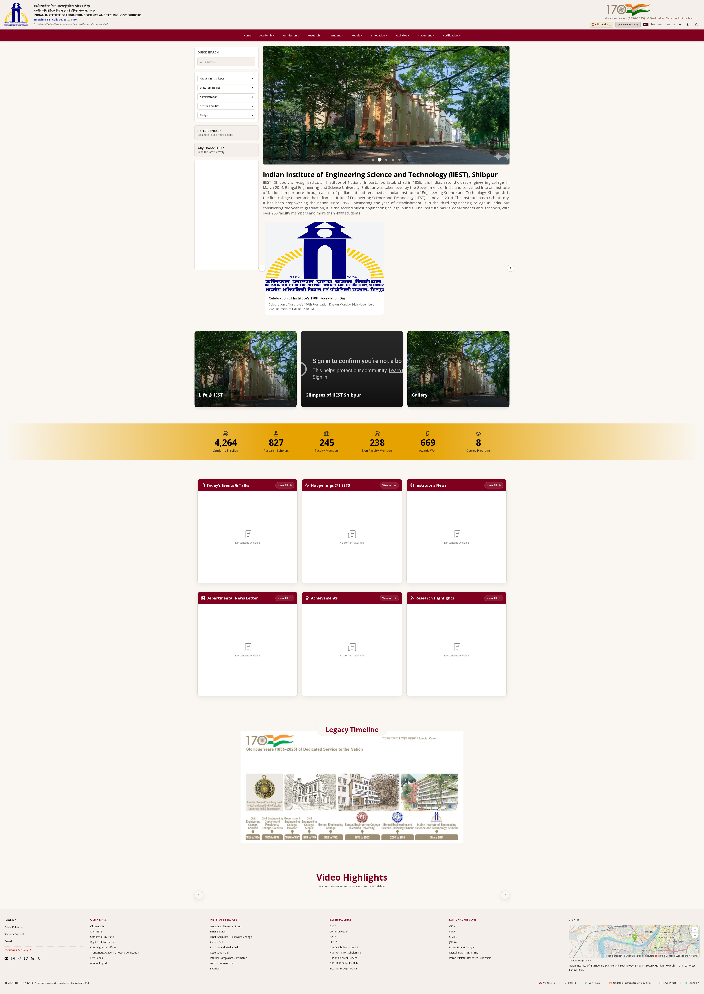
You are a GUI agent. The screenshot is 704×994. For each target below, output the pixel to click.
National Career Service (343, 958)
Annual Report (98, 963)
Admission (290, 35)
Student (335, 35)
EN (645, 24)
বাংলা (660, 24)
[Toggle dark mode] (688, 24)
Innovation (378, 35)
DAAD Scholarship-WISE (343, 947)
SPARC (453, 937)
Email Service (217, 931)
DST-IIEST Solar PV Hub (343, 963)
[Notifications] (696, 24)
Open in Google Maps (580, 960)
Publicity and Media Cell (224, 947)
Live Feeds (96, 958)
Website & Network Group (225, 926)
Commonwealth (339, 931)
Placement (425, 35)
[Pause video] (380, 337)
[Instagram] (13, 958)
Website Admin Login (222, 963)
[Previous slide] (261, 268)
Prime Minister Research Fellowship (470, 958)
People (355, 35)
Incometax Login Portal (343, 968)
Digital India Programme (463, 952)
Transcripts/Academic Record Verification (114, 952)
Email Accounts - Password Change (231, 937)
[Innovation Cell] (39, 958)
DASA (332, 926)
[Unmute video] (388, 337)
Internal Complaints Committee (228, 958)
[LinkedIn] (32, 958)
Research (313, 35)
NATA (332, 937)
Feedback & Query (18, 950)
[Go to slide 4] (392, 159)
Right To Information (102, 942)
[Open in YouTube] (396, 337)
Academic (265, 35)
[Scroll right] (505, 895)
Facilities (401, 35)
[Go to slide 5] (399, 159)
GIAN (452, 926)
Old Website (97, 926)
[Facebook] (19, 958)
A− (668, 24)
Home (247, 35)
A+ (680, 24)
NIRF (452, 931)
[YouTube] (6, 958)
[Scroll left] (199, 895)
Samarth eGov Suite (102, 937)
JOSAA (453, 942)
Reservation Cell (219, 952)
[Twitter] (26, 958)
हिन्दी (653, 24)
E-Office (214, 968)
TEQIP (333, 942)
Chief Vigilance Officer (103, 947)
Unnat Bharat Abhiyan (462, 947)
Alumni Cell (216, 942)
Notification (450, 35)
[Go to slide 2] (379, 159)
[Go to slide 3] (386, 159)
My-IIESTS (96, 931)
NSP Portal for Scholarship (345, 952)
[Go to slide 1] (373, 159)
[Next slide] (510, 268)
